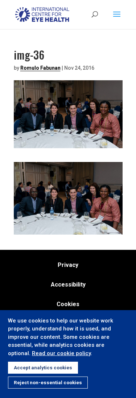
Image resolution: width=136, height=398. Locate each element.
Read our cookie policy (61, 353)
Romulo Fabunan (40, 68)
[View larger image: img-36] (68, 230)
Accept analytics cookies (43, 367)
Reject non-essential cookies (48, 382)
